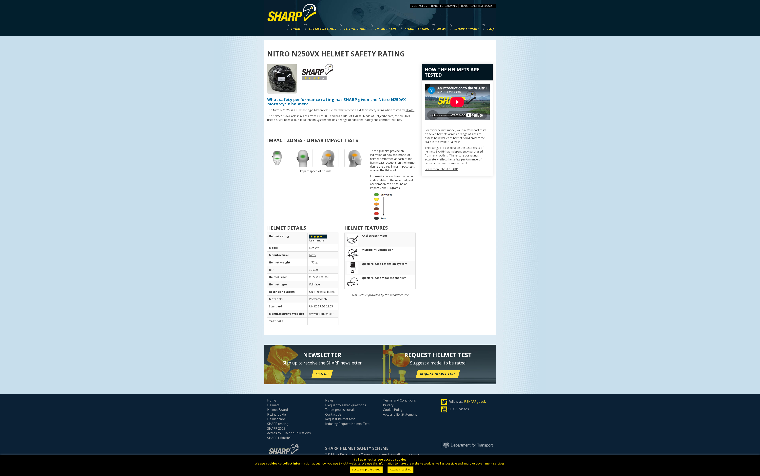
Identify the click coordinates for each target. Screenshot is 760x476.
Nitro (312, 255)
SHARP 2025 (276, 428)
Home (271, 400)
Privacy (388, 405)
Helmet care (276, 419)
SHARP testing (278, 424)
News (329, 400)
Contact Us (419, 6)
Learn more (316, 240)
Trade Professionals (444, 6)
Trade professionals (340, 409)
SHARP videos (458, 409)
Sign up (322, 374)
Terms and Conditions (399, 400)
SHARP (410, 110)
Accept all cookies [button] (400, 469)
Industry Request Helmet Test (347, 424)
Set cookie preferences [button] (366, 469)
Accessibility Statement (400, 414)
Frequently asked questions (345, 405)
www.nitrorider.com (321, 314)
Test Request (486, 6)
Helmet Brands (278, 409)
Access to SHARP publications (289, 433)
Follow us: (467, 401)
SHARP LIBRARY (279, 438)
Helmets (273, 405)
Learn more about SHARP (441, 169)
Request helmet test (438, 374)
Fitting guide (276, 414)
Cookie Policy (393, 409)
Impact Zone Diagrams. (385, 188)
